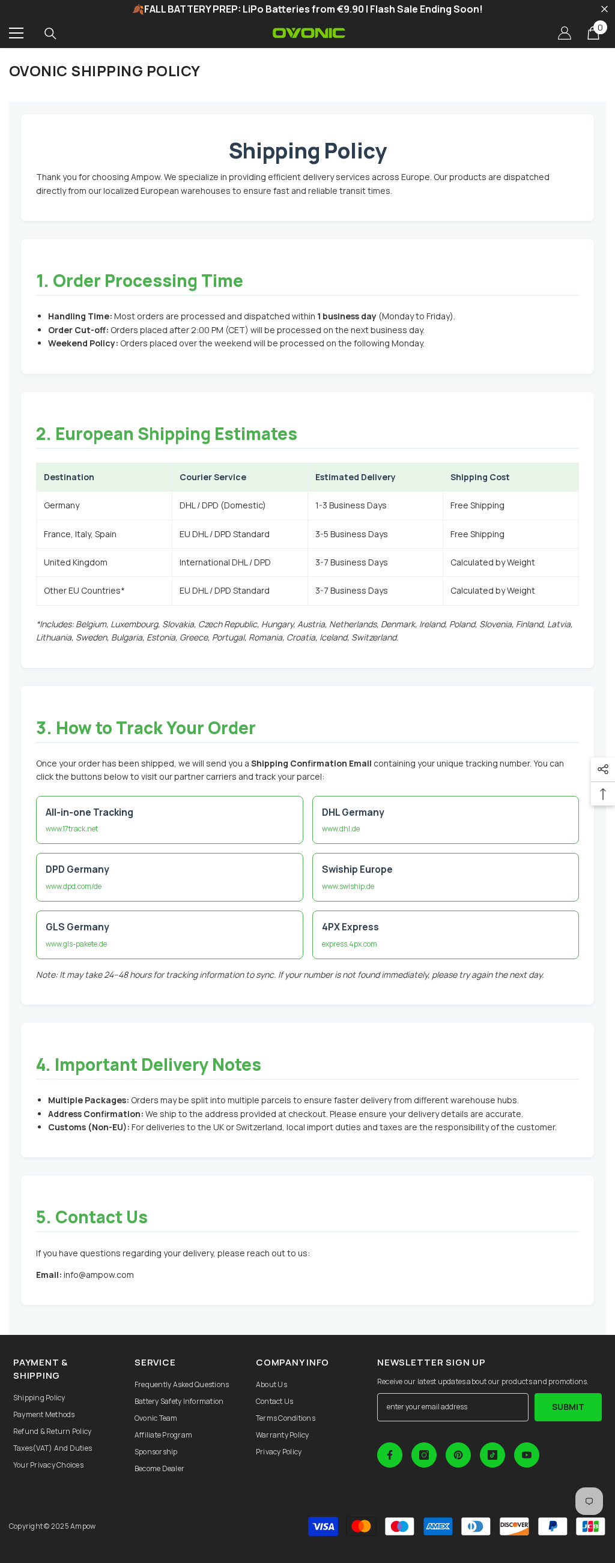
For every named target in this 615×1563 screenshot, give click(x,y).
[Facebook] (389, 1455)
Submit (568, 1406)
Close (604, 9)
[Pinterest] (458, 1455)
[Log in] (564, 33)
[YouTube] (526, 1455)
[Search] (50, 33)
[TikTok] (492, 1455)
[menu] (16, 33)
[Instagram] (424, 1455)
